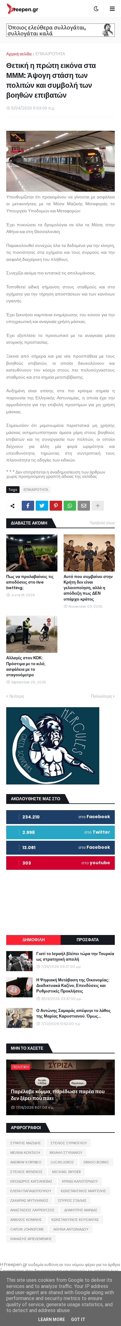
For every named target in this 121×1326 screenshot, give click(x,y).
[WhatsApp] (70, 506)
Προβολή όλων (102, 522)
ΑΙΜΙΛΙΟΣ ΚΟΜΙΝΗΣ (26, 1219)
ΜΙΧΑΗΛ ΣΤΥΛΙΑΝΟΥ (66, 1152)
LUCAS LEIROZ (62, 1162)
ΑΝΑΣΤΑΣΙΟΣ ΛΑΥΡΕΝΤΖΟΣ (32, 1210)
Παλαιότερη (101, 696)
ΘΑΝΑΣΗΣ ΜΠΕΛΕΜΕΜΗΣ (31, 1238)
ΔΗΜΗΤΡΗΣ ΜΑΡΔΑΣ (80, 1210)
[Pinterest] (56, 506)
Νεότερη (16, 696)
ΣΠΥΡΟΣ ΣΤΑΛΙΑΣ (72, 1200)
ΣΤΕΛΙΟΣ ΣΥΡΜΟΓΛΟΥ (69, 1143)
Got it (78, 1319)
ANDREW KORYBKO (25, 1162)
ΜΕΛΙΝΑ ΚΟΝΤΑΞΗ (25, 1152)
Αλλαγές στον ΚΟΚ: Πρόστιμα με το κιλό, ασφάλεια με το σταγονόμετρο (25, 666)
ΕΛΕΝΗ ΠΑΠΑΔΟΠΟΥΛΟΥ (30, 1190)
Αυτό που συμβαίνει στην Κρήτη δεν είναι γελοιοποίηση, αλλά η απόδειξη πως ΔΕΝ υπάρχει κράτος (88, 588)
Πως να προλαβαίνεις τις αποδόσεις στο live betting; (30, 582)
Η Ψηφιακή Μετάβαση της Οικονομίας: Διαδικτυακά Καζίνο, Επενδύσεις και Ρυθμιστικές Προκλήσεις (72, 985)
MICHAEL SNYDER (66, 1171)
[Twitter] (42, 506)
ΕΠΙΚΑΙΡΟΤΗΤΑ (50, 54)
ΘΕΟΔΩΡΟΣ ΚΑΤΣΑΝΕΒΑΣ (31, 1181)
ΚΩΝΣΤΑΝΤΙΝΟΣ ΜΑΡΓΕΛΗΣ (83, 1190)
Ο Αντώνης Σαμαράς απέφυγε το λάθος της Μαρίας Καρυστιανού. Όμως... (73, 1013)
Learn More (51, 1319)
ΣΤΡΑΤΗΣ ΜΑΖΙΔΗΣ (25, 1143)
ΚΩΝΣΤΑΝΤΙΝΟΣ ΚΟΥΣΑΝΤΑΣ (75, 1219)
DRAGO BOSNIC (96, 1162)
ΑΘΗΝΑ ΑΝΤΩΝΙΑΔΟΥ (70, 1229)
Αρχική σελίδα (19, 54)
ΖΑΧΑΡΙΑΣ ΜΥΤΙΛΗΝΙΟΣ (29, 1200)
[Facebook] (28, 506)
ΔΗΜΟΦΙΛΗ (33, 940)
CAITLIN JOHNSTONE (27, 1229)
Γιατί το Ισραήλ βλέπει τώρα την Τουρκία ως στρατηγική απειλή (75, 956)
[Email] (84, 506)
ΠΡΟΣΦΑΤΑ (88, 940)
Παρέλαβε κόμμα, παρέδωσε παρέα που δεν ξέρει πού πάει (58, 1095)
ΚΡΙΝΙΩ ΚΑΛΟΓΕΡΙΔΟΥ (80, 1181)
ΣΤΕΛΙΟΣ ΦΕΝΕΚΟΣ (26, 1171)
